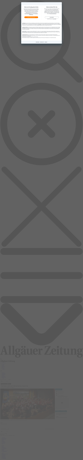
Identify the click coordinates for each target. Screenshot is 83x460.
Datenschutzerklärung (28, 13)
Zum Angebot (52, 17)
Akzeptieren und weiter (31, 17)
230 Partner (39, 24)
